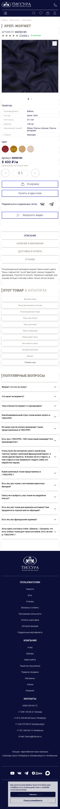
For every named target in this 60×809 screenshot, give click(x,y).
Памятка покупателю (30, 666)
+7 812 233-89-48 (22, 718)
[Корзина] (47, 13)
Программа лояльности (30, 614)
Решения (30, 690)
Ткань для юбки (30, 324)
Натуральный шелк (30, 350)
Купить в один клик (30, 193)
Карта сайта (30, 659)
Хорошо (33, 794)
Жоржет (30, 356)
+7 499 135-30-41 (26, 712)
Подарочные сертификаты (30, 632)
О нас (30, 647)
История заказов (30, 626)
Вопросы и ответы (30, 607)
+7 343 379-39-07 (23, 724)
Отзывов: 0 (24, 36)
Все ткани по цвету (30, 343)
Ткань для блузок (30, 318)
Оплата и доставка (30, 620)
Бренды (30, 653)
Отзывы (30, 601)
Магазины (30, 678)
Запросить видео (32, 215)
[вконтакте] (19, 773)
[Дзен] (37, 773)
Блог (30, 595)
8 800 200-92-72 (30, 705)
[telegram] (26, 773)
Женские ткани (30, 299)
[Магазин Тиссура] (30, 563)
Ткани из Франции (30, 331)
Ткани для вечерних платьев (30, 305)
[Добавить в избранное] (54, 43)
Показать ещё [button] (30, 362)
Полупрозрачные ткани (30, 312)
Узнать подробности (33, 800)
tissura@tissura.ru (33, 736)
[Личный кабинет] (54, 13)
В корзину (33, 184)
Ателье (30, 684)
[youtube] (12, 773)
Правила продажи (30, 672)
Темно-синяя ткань (30, 337)
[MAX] (47, 773)
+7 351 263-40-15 (25, 730)
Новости (30, 589)
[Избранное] (40, 13)
